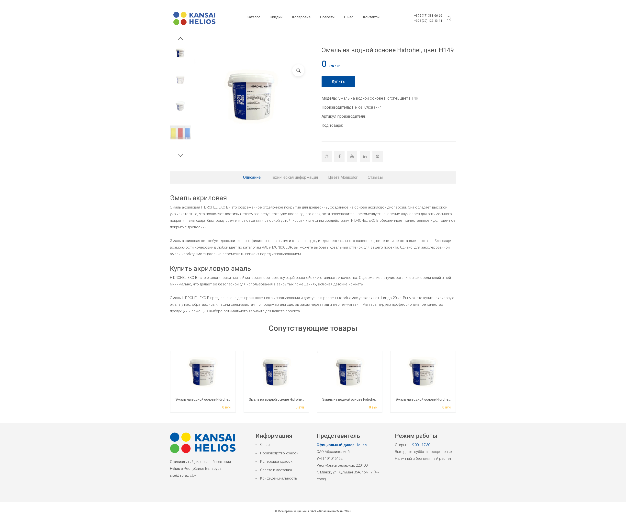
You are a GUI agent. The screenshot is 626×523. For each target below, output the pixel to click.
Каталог (253, 17)
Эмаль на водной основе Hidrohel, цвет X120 (431, 399)
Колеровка (301, 17)
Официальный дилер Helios (342, 445)
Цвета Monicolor (343, 177)
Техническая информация (294, 177)
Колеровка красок (276, 461)
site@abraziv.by (183, 475)
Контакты (371, 17)
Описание (252, 177)
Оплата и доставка (276, 470)
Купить (338, 81)
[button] (180, 39)
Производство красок (279, 453)
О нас (348, 17)
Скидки (276, 17)
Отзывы (375, 177)
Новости (327, 17)
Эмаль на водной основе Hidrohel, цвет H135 (285, 399)
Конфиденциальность (278, 478)
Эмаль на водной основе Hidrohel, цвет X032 (358, 399)
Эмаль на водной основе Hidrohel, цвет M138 (211, 399)
